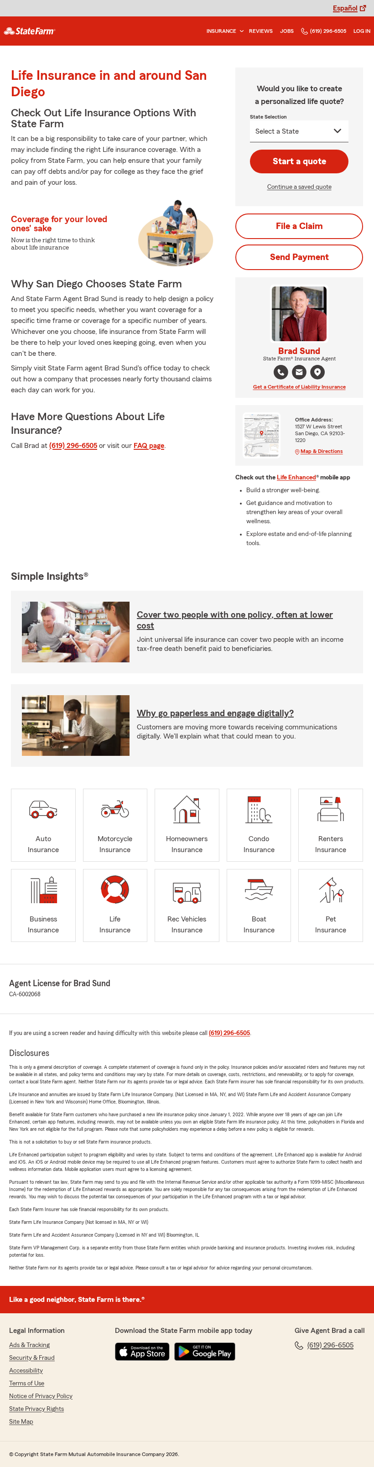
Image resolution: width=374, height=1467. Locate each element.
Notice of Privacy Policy (41, 1396)
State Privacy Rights (36, 1409)
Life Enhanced (296, 477)
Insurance (221, 31)
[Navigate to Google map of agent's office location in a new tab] (317, 372)
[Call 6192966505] (281, 372)
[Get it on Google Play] (204, 1351)
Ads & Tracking (29, 1345)
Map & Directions (322, 451)
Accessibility (26, 1371)
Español (345, 8)
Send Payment (299, 257)
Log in (361, 31)
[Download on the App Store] (142, 1351)
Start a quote (299, 161)
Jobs (287, 31)
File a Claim (299, 226)
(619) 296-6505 (328, 31)
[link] (29, 31)
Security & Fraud (32, 1358)
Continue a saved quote (299, 187)
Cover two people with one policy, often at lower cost (235, 620)
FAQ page (149, 445)
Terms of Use (26, 1383)
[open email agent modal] (299, 373)
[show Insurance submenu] (240, 31)
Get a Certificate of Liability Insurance (299, 387)
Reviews (261, 31)
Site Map (21, 1422)
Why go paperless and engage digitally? (215, 713)
